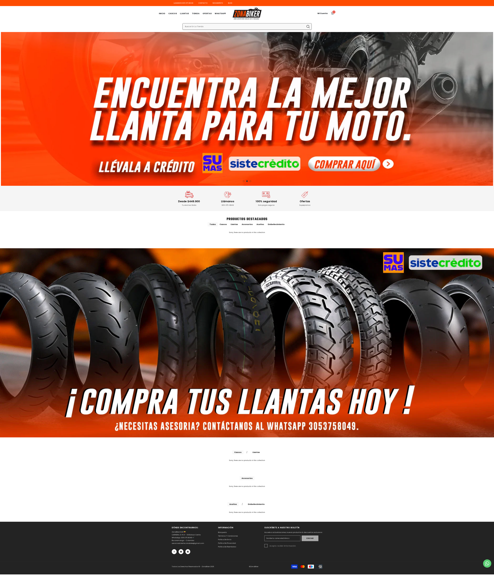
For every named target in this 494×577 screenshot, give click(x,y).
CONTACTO (202, 3)
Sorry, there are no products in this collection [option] (247, 232)
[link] (189, 194)
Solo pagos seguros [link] (266, 205)
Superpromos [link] (304, 205)
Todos (213, 224)
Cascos (223, 224)
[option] (247, 109)
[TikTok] (187, 551)
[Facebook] (174, 551)
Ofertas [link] (305, 201)
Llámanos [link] (227, 201)
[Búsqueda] (247, 26)
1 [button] (243, 181)
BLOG (230, 3)
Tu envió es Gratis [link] (189, 205)
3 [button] (250, 181)
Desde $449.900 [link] (189, 201)
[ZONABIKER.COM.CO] (247, 342)
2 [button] (247, 181)
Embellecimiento (276, 224)
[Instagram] (181, 551)
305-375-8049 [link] (228, 205)
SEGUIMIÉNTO (218, 3)
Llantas (234, 224)
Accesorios (247, 224)
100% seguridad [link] (266, 201)
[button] (3, 109)
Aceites (260, 224)
